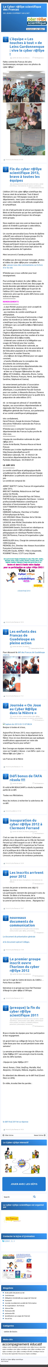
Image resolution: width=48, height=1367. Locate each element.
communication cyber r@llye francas (28, 1347)
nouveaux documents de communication (22, 921)
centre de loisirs (17, 58)
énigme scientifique (31, 1353)
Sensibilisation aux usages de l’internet (17, 1316)
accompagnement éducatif (20, 184)
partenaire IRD (10, 1313)
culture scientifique (7, 1349)
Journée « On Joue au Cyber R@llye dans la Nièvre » (25, 709)
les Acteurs (26, 58)
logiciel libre (15, 1353)
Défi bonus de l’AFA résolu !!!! (26, 778)
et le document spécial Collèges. (16, 942)
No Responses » (39, 58)
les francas (15, 159)
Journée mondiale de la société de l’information (21, 1303)
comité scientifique (12, 1347)
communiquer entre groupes (18, 718)
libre (10, 1353)
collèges (4, 1347)
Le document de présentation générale (19, 937)
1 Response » (40, 932)
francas (42, 1351)
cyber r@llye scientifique (20, 1349)
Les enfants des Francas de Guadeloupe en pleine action (23, 637)
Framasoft (8, 1300)
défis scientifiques (34, 1351)
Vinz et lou (8, 1318)
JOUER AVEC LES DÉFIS (24, 1184)
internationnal (22, 186)
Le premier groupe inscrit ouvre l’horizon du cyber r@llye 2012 (25, 964)
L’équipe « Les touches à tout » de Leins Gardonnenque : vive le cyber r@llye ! (27, 46)
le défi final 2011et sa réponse (15, 1122)
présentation (39, 718)
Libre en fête (9, 1308)
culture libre (42, 1347)
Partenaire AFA (10, 1311)
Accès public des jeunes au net (14, 1293)
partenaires (37, 186)
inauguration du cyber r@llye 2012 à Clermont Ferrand (26, 824)
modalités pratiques (32, 1022)
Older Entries (9, 1135)
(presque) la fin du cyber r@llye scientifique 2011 (25, 1011)
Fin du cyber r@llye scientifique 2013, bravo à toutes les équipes (26, 174)
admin (14, 811)
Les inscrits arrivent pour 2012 (27, 874)
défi (28, 1351)
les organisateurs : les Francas (14, 1305)
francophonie (27, 880)
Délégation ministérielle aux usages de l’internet (20, 1298)
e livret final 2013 (24, 591)
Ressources (29, 1024)
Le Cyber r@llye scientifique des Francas (22, 8)
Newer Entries (38, 1135)
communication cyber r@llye (31, 716)
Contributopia (9, 1295)
